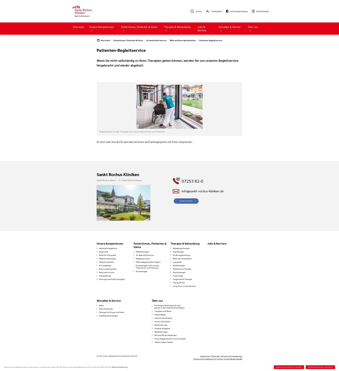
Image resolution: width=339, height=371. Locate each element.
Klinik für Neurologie (107, 258)
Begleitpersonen (143, 258)
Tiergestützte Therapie (182, 279)
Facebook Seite (186, 201)
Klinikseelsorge (161, 325)
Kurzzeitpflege (105, 265)
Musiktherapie (179, 265)
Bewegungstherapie (181, 248)
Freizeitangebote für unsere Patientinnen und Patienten (147, 266)
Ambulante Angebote (108, 248)
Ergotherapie (178, 251)
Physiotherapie (179, 272)
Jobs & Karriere (202, 28)
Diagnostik (103, 251)
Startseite (78, 27)
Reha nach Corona (106, 272)
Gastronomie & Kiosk (163, 318)
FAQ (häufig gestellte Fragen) (148, 262)
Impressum (205, 356)
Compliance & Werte (163, 311)
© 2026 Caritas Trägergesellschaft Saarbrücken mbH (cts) (117, 356)
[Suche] (193, 11)
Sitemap (215, 356)
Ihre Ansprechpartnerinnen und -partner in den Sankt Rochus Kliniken (169, 306)
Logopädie (177, 262)
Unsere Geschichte (162, 321)
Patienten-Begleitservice (210, 40)
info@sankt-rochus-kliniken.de (203, 191)
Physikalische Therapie (182, 269)
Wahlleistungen (142, 251)
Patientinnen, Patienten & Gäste (128, 40)
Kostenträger (141, 271)
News (101, 305)
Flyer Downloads (106, 309)
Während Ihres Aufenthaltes (183, 40)
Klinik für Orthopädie (107, 255)
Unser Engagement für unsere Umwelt (170, 338)
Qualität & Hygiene (162, 328)
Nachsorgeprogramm (108, 269)
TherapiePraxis (105, 276)
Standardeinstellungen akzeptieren (320, 367)
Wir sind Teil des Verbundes (166, 335)
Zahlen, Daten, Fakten (164, 342)
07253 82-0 (192, 181)
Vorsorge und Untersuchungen (112, 279)
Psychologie (178, 276)
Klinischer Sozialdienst (182, 258)
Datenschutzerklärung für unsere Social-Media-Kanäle (217, 359)
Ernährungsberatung (181, 255)
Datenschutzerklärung (231, 356)
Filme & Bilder (160, 314)
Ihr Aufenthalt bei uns (156, 40)
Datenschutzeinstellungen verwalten (289, 367)
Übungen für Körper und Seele (111, 312)
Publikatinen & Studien (108, 315)
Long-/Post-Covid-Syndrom (184, 286)
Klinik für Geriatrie (106, 262)
